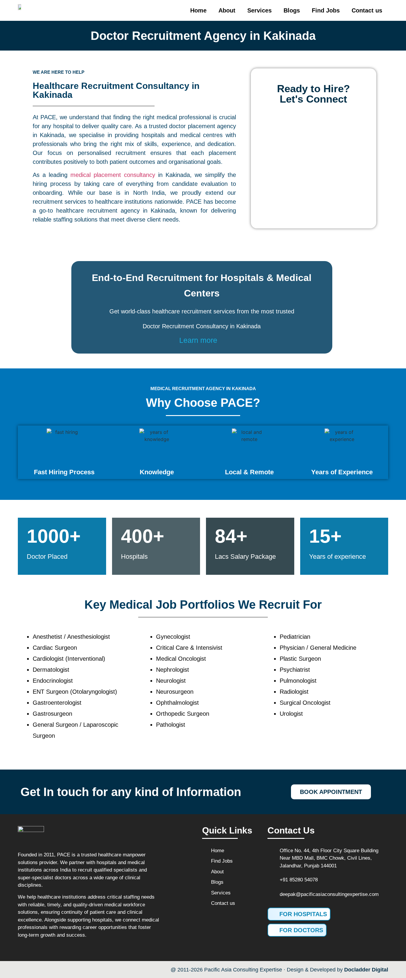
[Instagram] (49, 969)
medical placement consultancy (112, 175)
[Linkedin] (61, 969)
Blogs (292, 10)
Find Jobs (326, 10)
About (226, 10)
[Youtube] (36, 969)
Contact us (367, 10)
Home (198, 10)
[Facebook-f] (23, 969)
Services (259, 10)
